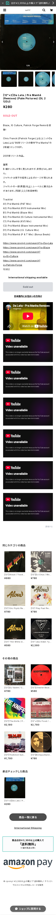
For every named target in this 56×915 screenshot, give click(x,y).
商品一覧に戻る (28, 817)
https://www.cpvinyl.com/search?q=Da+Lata (28, 243)
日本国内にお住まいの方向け (28, 296)
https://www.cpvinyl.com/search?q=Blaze (26, 247)
